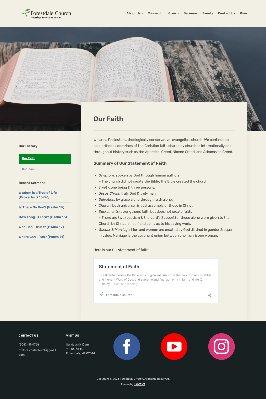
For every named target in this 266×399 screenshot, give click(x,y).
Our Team (28, 169)
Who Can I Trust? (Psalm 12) (41, 227)
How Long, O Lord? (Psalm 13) (43, 217)
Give (243, 13)
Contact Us (226, 13)
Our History (28, 146)
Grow (172, 13)
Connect (154, 13)
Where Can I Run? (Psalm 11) (41, 237)
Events (207, 13)
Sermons (191, 13)
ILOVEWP (139, 384)
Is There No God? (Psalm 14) (41, 207)
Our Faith (28, 158)
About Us (133, 13)
